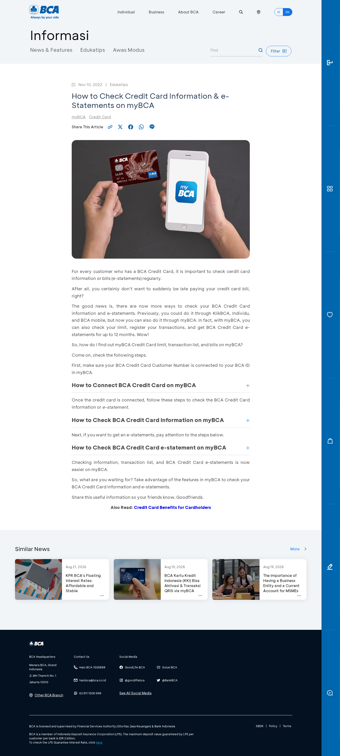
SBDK (259, 726)
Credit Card (100, 116)
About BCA (188, 11)
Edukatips (92, 49)
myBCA (79, 116)
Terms (287, 726)
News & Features (51, 49)
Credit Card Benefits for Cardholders (172, 507)
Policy (273, 726)
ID (278, 12)
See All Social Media (135, 693)
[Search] (241, 12)
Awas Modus (129, 49)
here (99, 742)
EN (287, 12)
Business (156, 11)
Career (219, 11)
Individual (126, 11)
